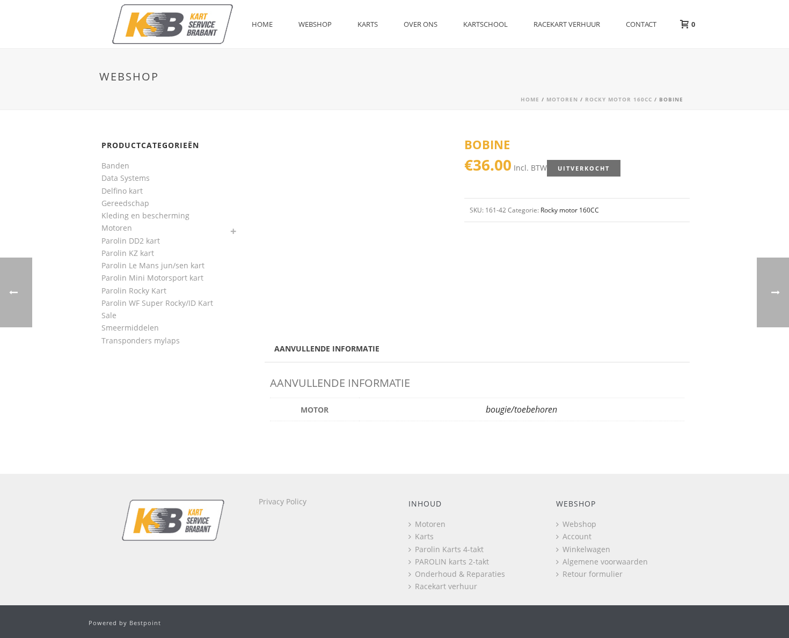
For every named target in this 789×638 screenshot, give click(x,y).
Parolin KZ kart (127, 253)
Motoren (562, 99)
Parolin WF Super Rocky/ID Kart (157, 303)
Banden (115, 165)
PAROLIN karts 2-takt (452, 561)
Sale (108, 315)
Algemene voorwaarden (605, 561)
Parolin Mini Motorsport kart (152, 278)
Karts (367, 24)
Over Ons (420, 24)
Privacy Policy (282, 501)
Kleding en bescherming (145, 215)
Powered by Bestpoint (125, 623)
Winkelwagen (586, 549)
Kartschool (485, 24)
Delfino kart (122, 191)
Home (262, 24)
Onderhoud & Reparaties (460, 574)
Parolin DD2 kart (130, 241)
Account (576, 536)
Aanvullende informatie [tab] (326, 348)
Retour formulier (592, 574)
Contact (641, 24)
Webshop (315, 24)
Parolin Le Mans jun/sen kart (152, 265)
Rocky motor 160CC (618, 99)
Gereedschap (125, 203)
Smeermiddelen (130, 327)
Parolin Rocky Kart (133, 290)
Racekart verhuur (567, 24)
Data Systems (125, 178)
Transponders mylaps (140, 340)
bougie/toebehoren (521, 409)
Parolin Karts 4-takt (449, 549)
